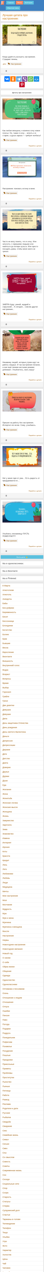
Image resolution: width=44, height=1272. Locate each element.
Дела (4, 718)
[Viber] (24, 79)
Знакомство (8, 833)
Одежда (6, 975)
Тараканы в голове (11, 1219)
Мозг (4, 900)
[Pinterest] (22, 84)
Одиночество (8, 979)
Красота (6, 855)
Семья (5, 1139)
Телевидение (8, 1223)
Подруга (6, 1033)
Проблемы (7, 1072)
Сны (4, 1152)
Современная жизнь (12, 1170)
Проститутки (8, 1077)
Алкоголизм (8, 590)
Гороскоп (6, 691)
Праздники (7, 1059)
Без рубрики (8, 607)
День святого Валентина (14, 731)
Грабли (5, 696)
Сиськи (5, 1143)
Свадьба (6, 1121)
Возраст (6, 674)
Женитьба (7, 798)
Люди (5, 882)
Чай (4, 1263)
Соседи (6, 1179)
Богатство (7, 629)
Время (5, 683)
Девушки (6, 714)
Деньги (5, 736)
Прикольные (8, 1064)
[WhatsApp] (30, 79)
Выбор (5, 687)
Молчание (7, 904)
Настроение (8, 935)
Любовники (7, 873)
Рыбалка (6, 1117)
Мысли (5, 931)
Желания (6, 789)
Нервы (5, 940)
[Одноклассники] (13, 79)
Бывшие (6, 643)
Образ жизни (8, 966)
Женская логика (10, 802)
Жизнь (5, 816)
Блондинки (7, 625)
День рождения (9, 727)
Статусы (6, 1201)
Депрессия (7, 740)
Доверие (6, 767)
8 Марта (6, 585)
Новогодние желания (12, 948)
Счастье (6, 1214)
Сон (4, 1174)
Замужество (8, 820)
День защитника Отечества (15, 723)
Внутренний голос (11, 665)
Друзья (5, 771)
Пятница (6, 1090)
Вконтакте (7, 656)
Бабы (5, 603)
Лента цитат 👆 (22, 557)
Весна (5, 647)
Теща (5, 1232)
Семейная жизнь (10, 1134)
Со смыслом (8, 1157)
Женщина (7, 811)
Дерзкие (6, 749)
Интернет (6, 842)
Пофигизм (7, 1042)
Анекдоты (7, 598)
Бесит (5, 616)
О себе (5, 962)
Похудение (7, 1050)
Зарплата (7, 824)
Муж (4, 913)
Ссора (5, 1192)
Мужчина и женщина (12, 926)
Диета (5, 762)
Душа (5, 780)
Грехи (5, 700)
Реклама (6, 1104)
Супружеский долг (11, 1210)
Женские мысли (10, 807)
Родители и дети (10, 1108)
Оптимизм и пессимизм (13, 988)
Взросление (8, 652)
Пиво (4, 1019)
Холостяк (6, 1254)
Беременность (9, 612)
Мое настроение (10, 895)
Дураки (5, 776)
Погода (5, 1024)
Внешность (7, 660)
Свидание (7, 1126)
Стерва (5, 1205)
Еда (4, 785)
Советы (6, 1166)
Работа (5, 1095)
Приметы (6, 1068)
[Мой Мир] (36, 79)
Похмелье (7, 1046)
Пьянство (6, 1081)
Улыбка (5, 1236)
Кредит (5, 860)
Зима (4, 829)
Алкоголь (6, 594)
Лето (4, 869)
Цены (5, 1259)
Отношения (7, 1002)
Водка (5, 669)
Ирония (6, 847)
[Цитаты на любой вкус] (3, 3)
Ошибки (6, 1010)
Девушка (6, 709)
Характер (6, 1250)
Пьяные (6, 1086)
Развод (5, 1099)
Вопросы (6, 678)
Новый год (7, 953)
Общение (6, 971)
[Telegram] (19, 79)
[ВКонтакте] (7, 79)
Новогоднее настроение (13, 944)
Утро (4, 1241)
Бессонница (8, 621)
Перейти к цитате (35, 146)
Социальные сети (10, 1183)
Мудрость (7, 909)
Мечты (5, 891)
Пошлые (6, 1055)
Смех (4, 1148)
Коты (4, 851)
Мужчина (6, 922)
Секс (4, 1130)
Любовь (6, 878)
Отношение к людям (12, 997)
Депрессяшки (8, 745)
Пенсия (5, 1015)
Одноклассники (9, 984)
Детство (6, 758)
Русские (6, 1112)
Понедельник (8, 1037)
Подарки (6, 1028)
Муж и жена (8, 917)
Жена (5, 793)
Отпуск (5, 1006)
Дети (4, 753)
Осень (5, 993)
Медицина (7, 886)
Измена (6, 838)
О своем (6, 957)
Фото (4, 1245)
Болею (5, 634)
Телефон (6, 1228)
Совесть (6, 1161)
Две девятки (8, 705)
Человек (6, 1267)
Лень (4, 864)
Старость (6, 1197)
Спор (4, 1188)
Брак (4, 638)
